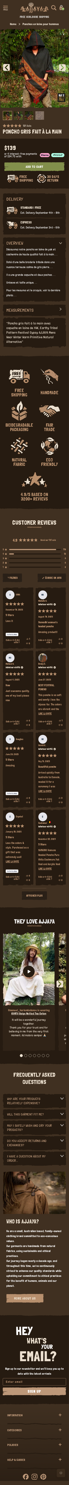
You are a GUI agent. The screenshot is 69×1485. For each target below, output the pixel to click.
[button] (5, 8)
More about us (25, 1298)
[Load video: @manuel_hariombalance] (29, 971)
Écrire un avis (53, 579)
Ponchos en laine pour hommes (41, 24)
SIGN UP (34, 1391)
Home (13, 24)
